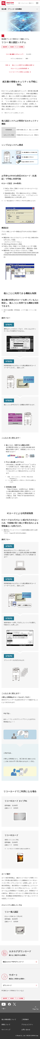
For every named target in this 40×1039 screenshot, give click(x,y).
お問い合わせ (25, 1029)
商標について (6, 1024)
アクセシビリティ (27, 1024)
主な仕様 (28, 54)
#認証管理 (5, 46)
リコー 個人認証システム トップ (14, 54)
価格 (27, 58)
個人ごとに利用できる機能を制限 (22, 65)
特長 (7, 65)
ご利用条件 (25, 1019)
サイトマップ (6, 1029)
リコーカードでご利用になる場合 (19, 72)
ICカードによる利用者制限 (19, 68)
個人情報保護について (9, 1019)
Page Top (35, 1009)
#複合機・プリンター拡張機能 (16, 46)
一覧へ (4, 1008)
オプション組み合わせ (16, 58)
